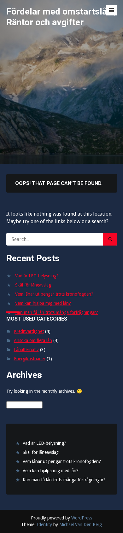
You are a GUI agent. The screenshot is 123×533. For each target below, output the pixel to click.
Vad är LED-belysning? (37, 275)
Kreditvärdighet (29, 331)
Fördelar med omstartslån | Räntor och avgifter (61, 16)
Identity (44, 524)
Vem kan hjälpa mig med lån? (43, 303)
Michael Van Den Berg (80, 524)
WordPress (81, 517)
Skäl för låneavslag (33, 284)
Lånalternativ (26, 349)
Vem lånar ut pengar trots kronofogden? (54, 294)
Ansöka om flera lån (33, 340)
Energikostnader (29, 358)
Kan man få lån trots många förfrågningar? (56, 312)
